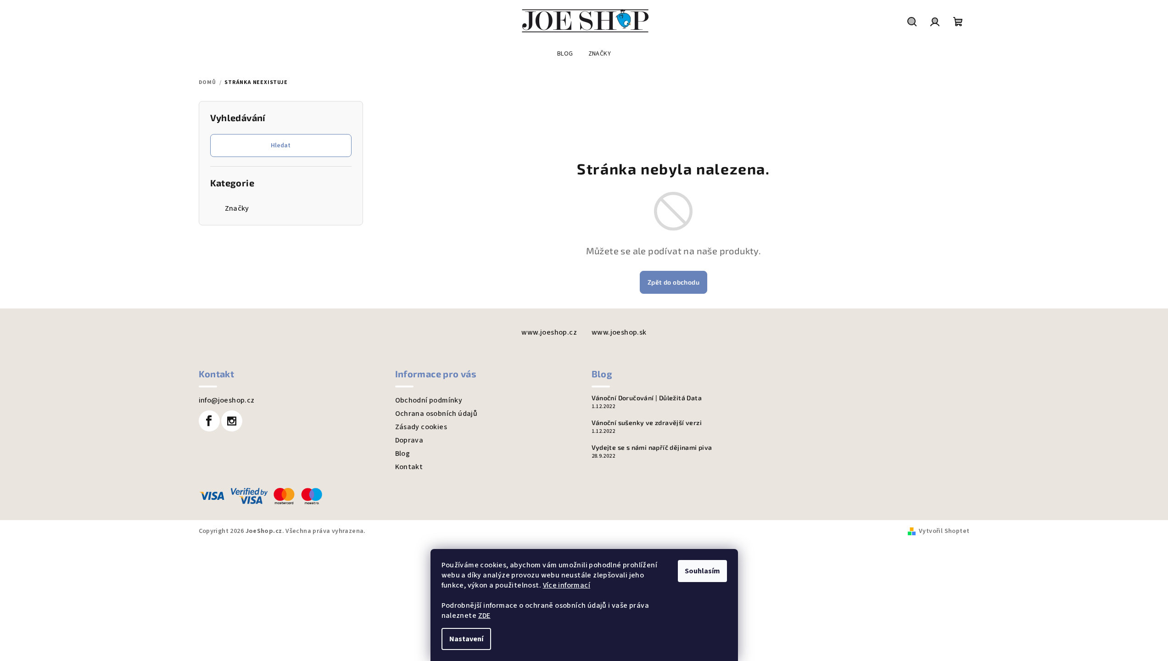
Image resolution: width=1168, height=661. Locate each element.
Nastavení (466, 639)
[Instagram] (231, 420)
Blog (402, 453)
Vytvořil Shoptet (944, 531)
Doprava (409, 440)
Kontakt (409, 467)
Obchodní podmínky (429, 400)
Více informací (567, 585)
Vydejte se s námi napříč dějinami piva (652, 447)
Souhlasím (702, 571)
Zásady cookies (421, 427)
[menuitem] (565, 53)
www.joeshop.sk (619, 332)
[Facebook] (209, 420)
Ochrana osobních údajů (436, 414)
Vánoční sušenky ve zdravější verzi (647, 423)
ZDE (484, 616)
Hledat (281, 145)
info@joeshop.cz (227, 400)
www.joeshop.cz (549, 332)
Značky (237, 208)
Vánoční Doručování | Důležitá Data (647, 398)
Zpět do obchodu (673, 282)
